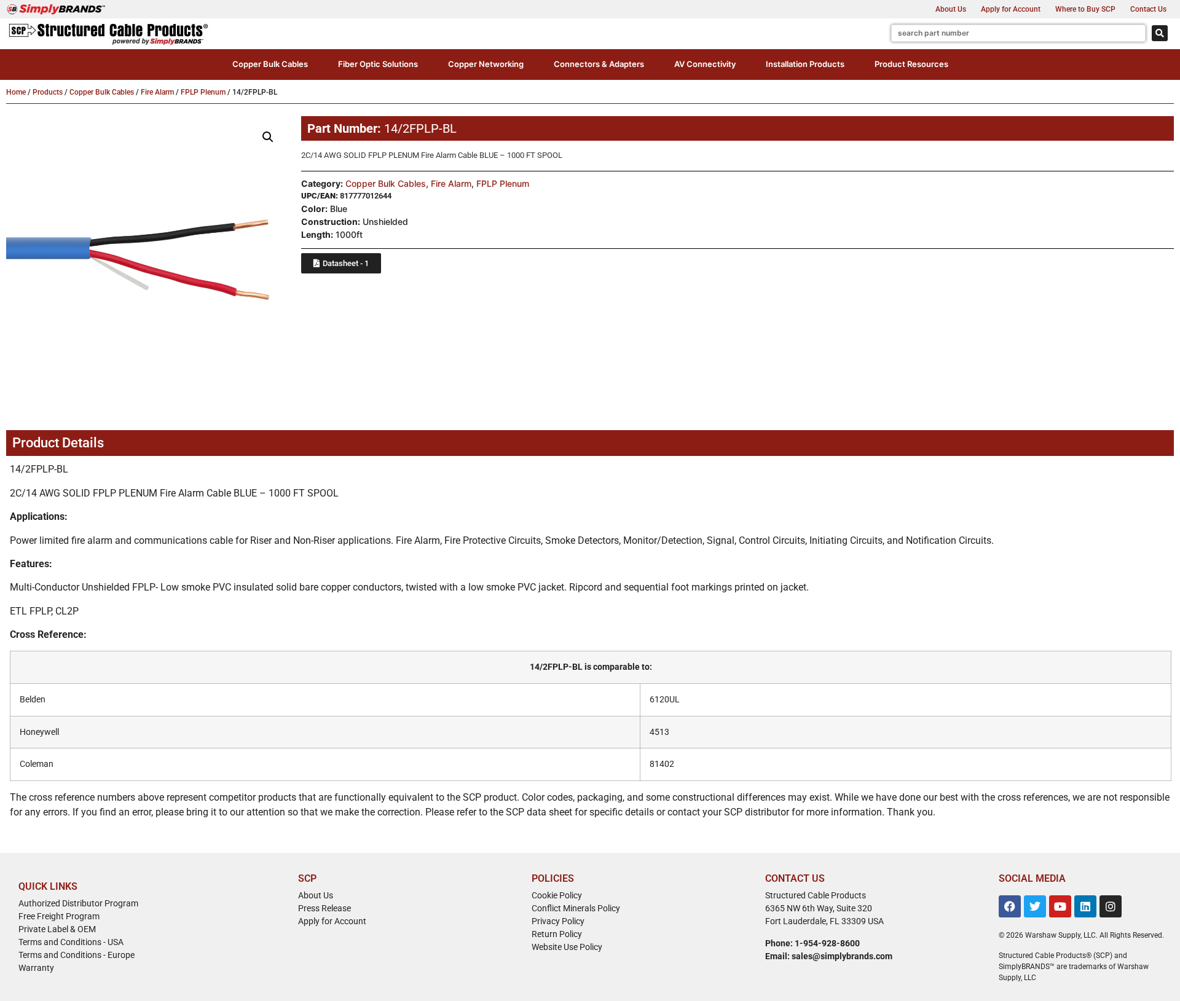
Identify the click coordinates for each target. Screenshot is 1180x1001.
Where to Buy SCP (1085, 9)
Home (16, 92)
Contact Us (1148, 9)
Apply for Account (1010, 9)
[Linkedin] (1085, 906)
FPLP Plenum (203, 92)
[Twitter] (1035, 906)
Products (48, 92)
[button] (270, 64)
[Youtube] (1060, 906)
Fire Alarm (157, 92)
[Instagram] (1110, 906)
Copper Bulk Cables (101, 92)
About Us (950, 9)
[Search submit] (1160, 33)
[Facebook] (1010, 906)
